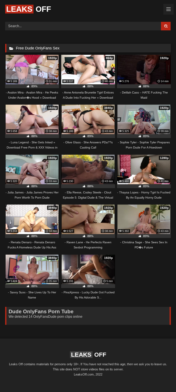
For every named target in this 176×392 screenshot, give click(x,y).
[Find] (166, 26)
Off (28, 9)
